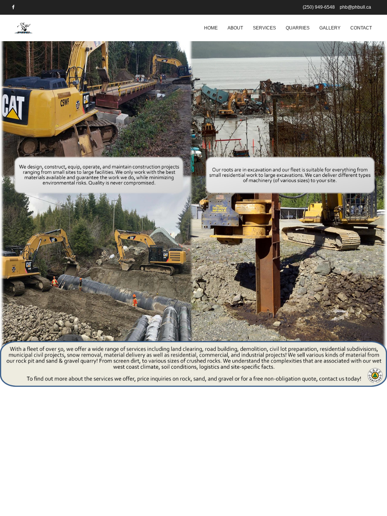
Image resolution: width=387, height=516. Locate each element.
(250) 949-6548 (319, 7)
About (235, 28)
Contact (361, 28)
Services (264, 28)
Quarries (298, 28)
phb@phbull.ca (355, 7)
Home (211, 28)
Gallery (330, 28)
